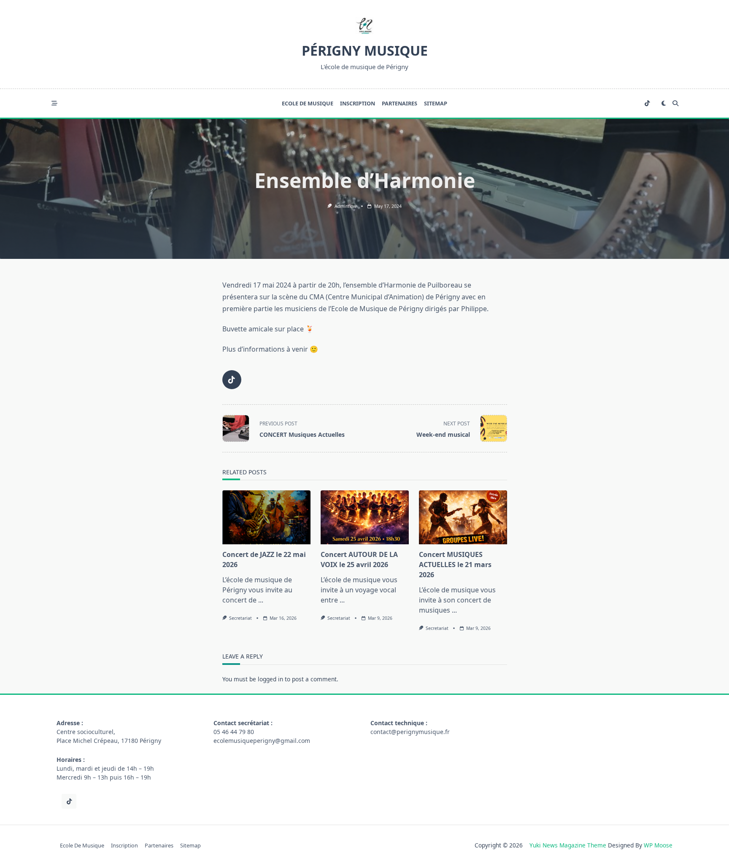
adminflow (345, 206)
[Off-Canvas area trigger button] (54, 103)
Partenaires (399, 103)
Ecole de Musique (307, 103)
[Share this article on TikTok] (231, 379)
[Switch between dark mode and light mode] (663, 103)
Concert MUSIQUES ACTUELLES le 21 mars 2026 (455, 564)
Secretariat (240, 618)
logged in (270, 679)
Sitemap (435, 103)
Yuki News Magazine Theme (567, 845)
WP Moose (658, 845)
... (260, 600)
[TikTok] (647, 103)
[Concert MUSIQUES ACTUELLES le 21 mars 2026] (463, 517)
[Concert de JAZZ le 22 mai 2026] (266, 517)
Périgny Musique (365, 50)
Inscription (357, 103)
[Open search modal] (675, 103)
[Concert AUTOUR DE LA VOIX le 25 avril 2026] (365, 517)
